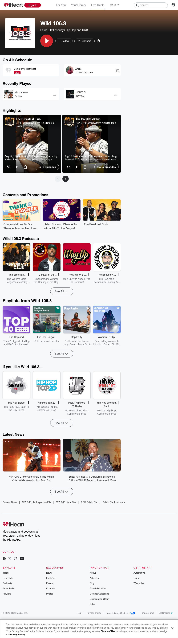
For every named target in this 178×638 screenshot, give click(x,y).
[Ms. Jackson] (8, 94)
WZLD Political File (66, 502)
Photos (49, 593)
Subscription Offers (99, 598)
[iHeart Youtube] (22, 559)
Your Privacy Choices (117, 613)
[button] (46, 41)
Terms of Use (147, 612)
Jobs (92, 604)
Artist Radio (8, 588)
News (49, 572)
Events (49, 583)
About (93, 572)
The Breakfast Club (28, 119)
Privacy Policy (94, 612)
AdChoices (164, 612)
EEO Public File (89, 502)
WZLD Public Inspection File (36, 502)
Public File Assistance (114, 502)
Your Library (78, 5)
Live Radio (97, 5)
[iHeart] (13, 5)
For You (61, 5)
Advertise (94, 578)
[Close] (172, 628)
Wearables (139, 583)
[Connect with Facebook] (4, 559)
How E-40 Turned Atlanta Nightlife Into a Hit (96, 124)
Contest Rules (10, 502)
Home (136, 578)
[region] (32, 144)
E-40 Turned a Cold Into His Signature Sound (35, 124)
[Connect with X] (9, 559)
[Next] (65, 179)
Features (50, 578)
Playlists (7, 593)
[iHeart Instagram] (15, 559)
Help (79, 612)
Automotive (139, 572)
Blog (92, 583)
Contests (50, 588)
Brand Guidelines (98, 588)
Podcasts (7, 583)
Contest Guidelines (99, 593)
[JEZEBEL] (70, 94)
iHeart (6, 572)
